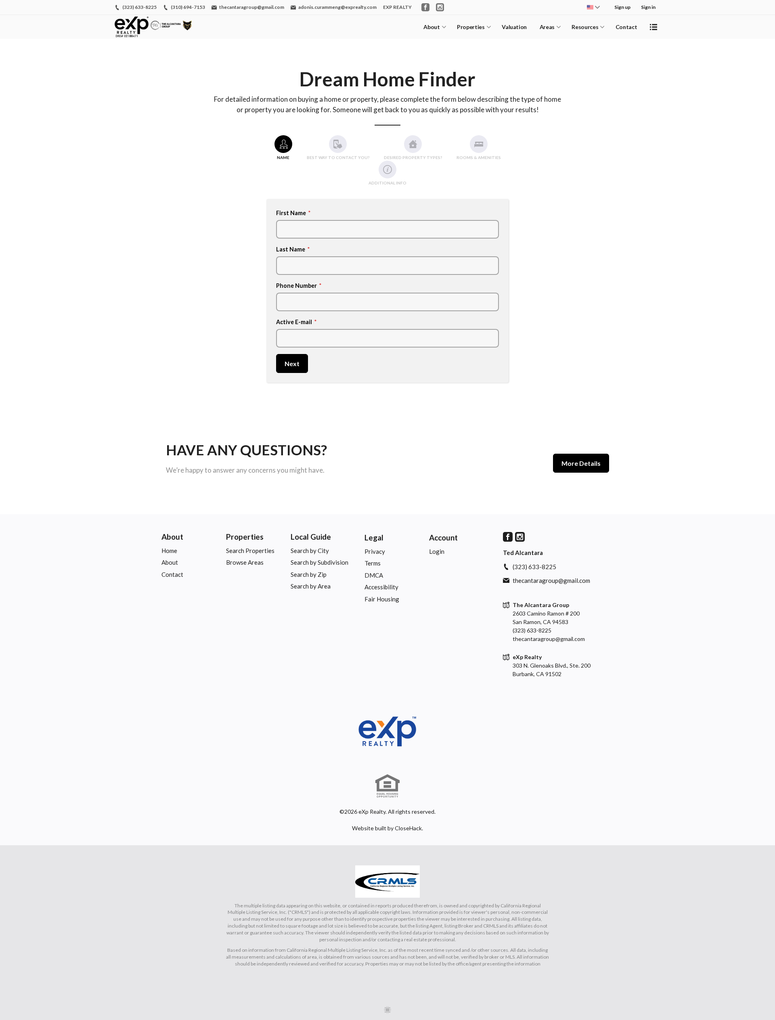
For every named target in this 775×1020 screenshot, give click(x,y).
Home (169, 550)
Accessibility (381, 587)
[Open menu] (653, 27)
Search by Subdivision (319, 562)
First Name (293, 212)
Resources (585, 26)
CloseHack (408, 828)
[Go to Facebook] (425, 7)
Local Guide (311, 536)
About (431, 26)
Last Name (293, 249)
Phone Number (299, 285)
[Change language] (593, 7)
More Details (581, 463)
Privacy (374, 551)
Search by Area (311, 586)
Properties (471, 26)
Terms (372, 563)
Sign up (622, 7)
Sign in (648, 7)
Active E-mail (296, 321)
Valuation (514, 26)
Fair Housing (381, 599)
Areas (547, 26)
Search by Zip (309, 574)
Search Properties (250, 550)
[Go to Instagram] (440, 7)
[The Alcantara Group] (387, 731)
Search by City (310, 550)
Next (292, 363)
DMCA (373, 575)
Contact (626, 26)
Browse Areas (245, 562)
